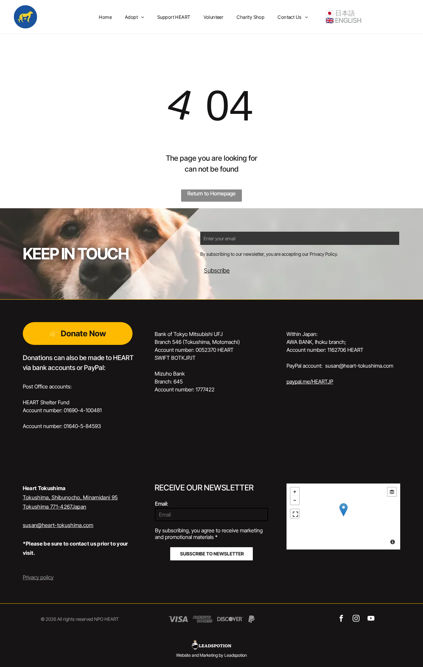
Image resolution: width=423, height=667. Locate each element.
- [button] (294, 500)
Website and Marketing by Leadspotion (211, 655)
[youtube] (371, 619)
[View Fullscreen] (294, 513)
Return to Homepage (211, 193)
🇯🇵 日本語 (340, 13)
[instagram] (356, 619)
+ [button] (294, 491)
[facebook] (341, 619)
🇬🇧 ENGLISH (344, 20)
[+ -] (343, 517)
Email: (161, 503)
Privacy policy (38, 577)
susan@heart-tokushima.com (58, 525)
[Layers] (392, 491)
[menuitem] (105, 17)
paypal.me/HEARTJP (310, 381)
